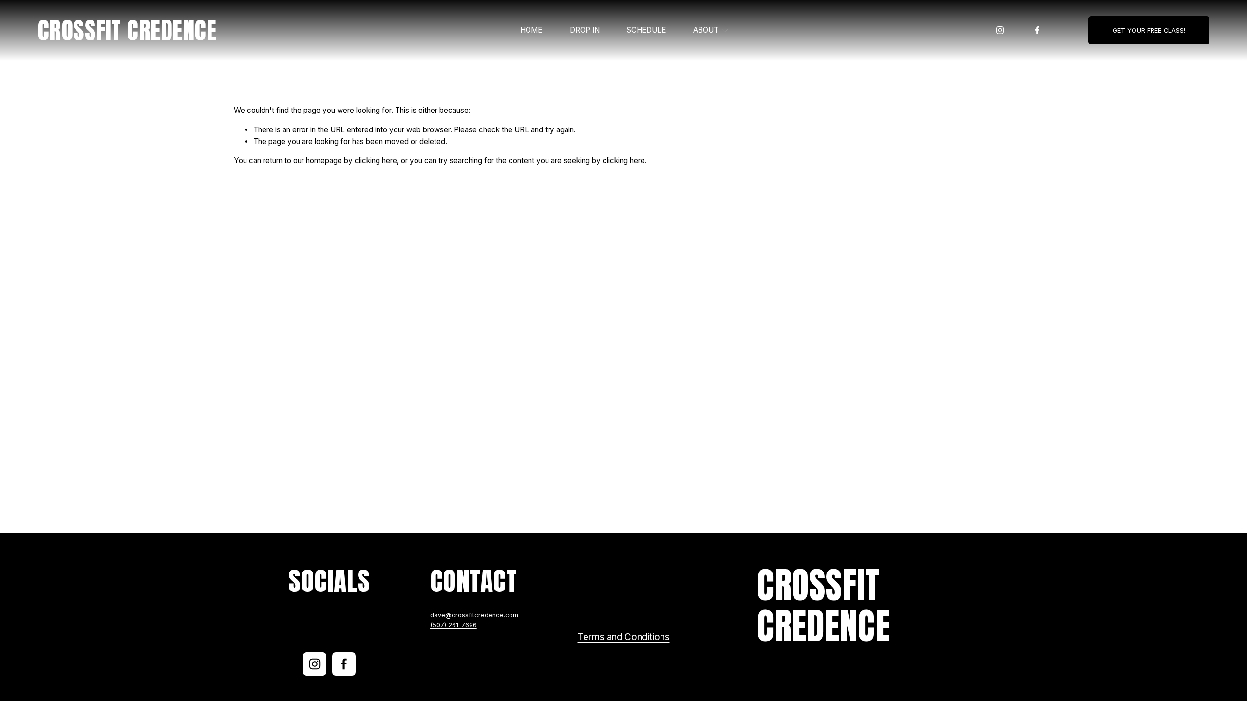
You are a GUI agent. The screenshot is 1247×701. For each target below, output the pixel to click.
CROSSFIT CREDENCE (127, 30)
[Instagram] (1000, 30)
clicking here (376, 160)
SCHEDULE (646, 30)
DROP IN (585, 30)
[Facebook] (1037, 30)
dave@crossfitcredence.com (474, 615)
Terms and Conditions (624, 637)
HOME (531, 30)
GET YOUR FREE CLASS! (1149, 30)
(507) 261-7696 (453, 624)
